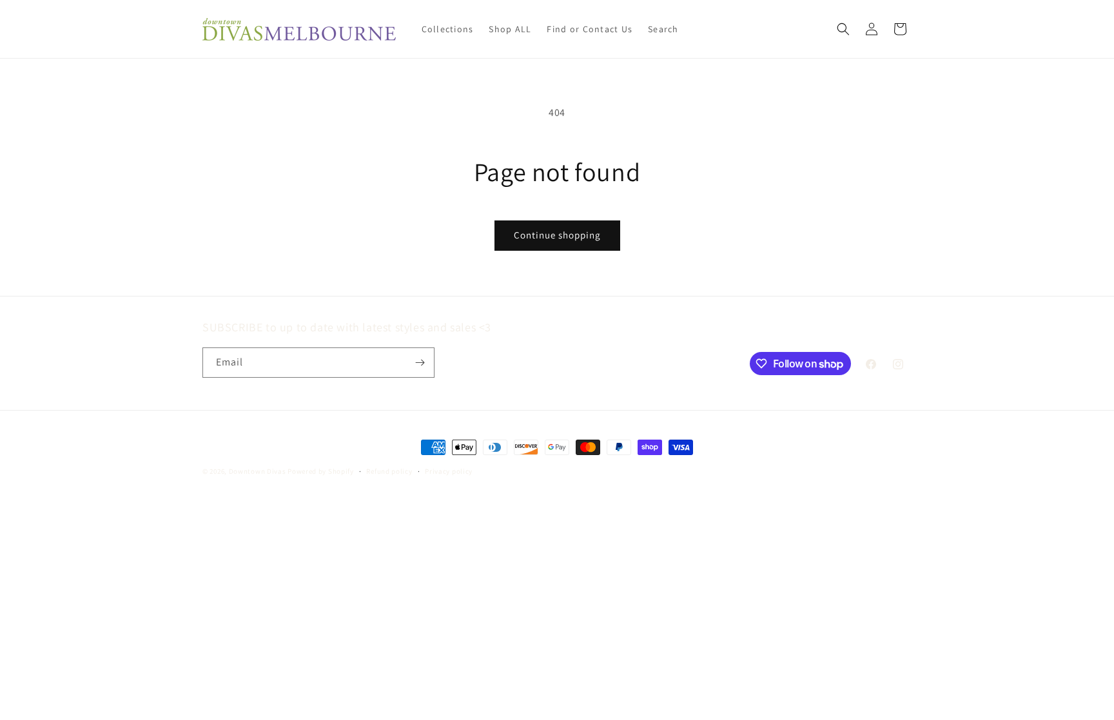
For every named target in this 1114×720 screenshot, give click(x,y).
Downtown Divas (257, 471)
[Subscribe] (420, 362)
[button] (843, 29)
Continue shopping (557, 235)
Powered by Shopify (321, 471)
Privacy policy (449, 471)
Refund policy (389, 471)
